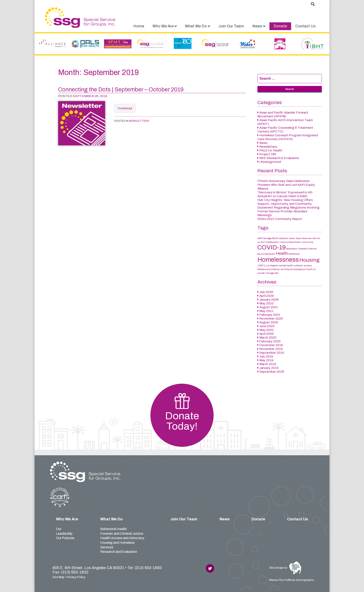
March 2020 (267, 337)
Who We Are (67, 519)
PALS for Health (270, 150)
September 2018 (271, 371)
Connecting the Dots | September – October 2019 (120, 89)
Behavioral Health (113, 529)
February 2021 (269, 314)
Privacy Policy (76, 577)
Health (282, 253)
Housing (309, 260)
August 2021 (268, 307)
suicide (261, 273)
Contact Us (297, 519)
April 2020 (266, 333)
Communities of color (290, 242)
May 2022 (266, 303)
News (263, 143)
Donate (258, 519)
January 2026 (269, 299)
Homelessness (278, 259)
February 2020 (270, 341)
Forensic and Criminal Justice (121, 533)
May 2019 (266, 360)
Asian (292, 238)
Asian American (304, 238)
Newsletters (139, 120)
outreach (298, 265)
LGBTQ (261, 265)
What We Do (111, 519)
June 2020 (266, 326)
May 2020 (266, 330)
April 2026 (266, 295)
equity (260, 254)
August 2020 (268, 322)
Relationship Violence (268, 269)
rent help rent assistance (292, 269)
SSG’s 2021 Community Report (279, 219)
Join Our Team (183, 519)
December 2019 (271, 345)
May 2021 (266, 311)
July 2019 (266, 356)
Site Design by (278, 567)
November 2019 (271, 349)
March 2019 (267, 364)
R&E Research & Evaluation (279, 158)
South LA (311, 269)
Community (307, 242)
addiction (284, 238)
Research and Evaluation (118, 551)
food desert (269, 254)
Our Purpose (65, 538)
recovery (308, 265)
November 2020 (271, 318)
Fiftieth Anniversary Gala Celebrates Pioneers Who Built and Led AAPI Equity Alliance (286, 184)
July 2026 (266, 292)
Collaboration (272, 242)
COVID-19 (271, 247)
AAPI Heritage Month (268, 238)
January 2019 (268, 368)
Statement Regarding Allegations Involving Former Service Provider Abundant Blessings (288, 211)
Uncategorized (270, 161)
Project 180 (267, 154)
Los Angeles (272, 265)
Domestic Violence (307, 249)
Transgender (272, 273)
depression (291, 249)
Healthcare (294, 254)
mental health (286, 265)
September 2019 (271, 352)
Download (125, 108)
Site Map (58, 577)
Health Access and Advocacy (122, 538)
